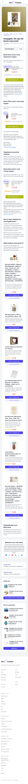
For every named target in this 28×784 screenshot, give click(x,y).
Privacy (17, 684)
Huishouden (4, 731)
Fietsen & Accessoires (6, 721)
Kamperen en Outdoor (6, 738)
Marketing (3, 674)
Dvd (2, 709)
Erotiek (3, 718)
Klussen (3, 746)
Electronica (4, 711)
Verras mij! (14, 648)
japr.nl (16, 780)
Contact (3, 687)
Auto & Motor (4, 696)
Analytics (3, 677)
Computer (3, 704)
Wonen (3, 773)
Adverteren (4, 680)
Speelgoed (6, 34)
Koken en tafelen (5, 749)
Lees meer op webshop (14, 298)
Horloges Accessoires (6, 729)
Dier (2, 706)
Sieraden (3, 763)
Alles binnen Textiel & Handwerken (14, 597)
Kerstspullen (4, 744)
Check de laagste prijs (13, 80)
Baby (2, 698)
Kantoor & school (5, 741)
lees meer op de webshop (10, 147)
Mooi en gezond (5, 751)
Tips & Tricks (18, 677)
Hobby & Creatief (13, 34)
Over (2, 672)
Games (2, 724)
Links (16, 674)
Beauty (2, 701)
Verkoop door (16, 74)
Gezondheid (4, 726)
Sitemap (17, 672)
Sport (2, 768)
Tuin (2, 770)
